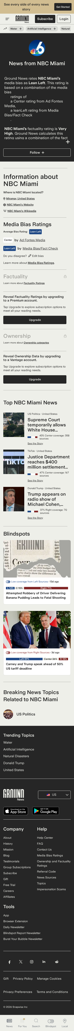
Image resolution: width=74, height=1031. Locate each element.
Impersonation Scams (51, 889)
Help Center (45, 837)
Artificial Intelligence (39, 28)
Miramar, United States (26, 68)
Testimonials (11, 861)
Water (13, 28)
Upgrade (35, 319)
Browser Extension (15, 921)
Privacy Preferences (17, 992)
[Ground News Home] (22, 19)
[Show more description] (37, 141)
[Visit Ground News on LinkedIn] (43, 961)
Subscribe (45, 19)
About (7, 837)
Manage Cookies (49, 978)
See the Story (35, 443)
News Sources (46, 877)
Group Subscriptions (17, 867)
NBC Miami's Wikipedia (21, 211)
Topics (41, 883)
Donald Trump (13, 763)
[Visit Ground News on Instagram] (31, 961)
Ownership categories (36, 342)
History (8, 843)
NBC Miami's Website (20, 204)
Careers (8, 890)
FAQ (40, 843)
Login (63, 19)
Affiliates (9, 896)
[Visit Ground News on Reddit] (56, 961)
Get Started (63, 7)
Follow (35, 152)
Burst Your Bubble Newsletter (22, 939)
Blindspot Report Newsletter (21, 933)
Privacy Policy (23, 978)
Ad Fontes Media (32, 240)
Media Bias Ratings (41, 262)
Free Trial (9, 885)
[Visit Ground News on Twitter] (20, 961)
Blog (6, 855)
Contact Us (44, 849)
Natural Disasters (16, 756)
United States (13, 770)
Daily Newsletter (13, 927)
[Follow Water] (20, 29)
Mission (8, 849)
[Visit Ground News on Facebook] (9, 962)
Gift (5, 879)
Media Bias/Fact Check (40, 248)
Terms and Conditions (52, 992)
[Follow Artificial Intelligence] (55, 29)
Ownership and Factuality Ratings (54, 863)
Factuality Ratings (34, 283)
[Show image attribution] (66, 615)
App (6, 915)
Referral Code (46, 871)
